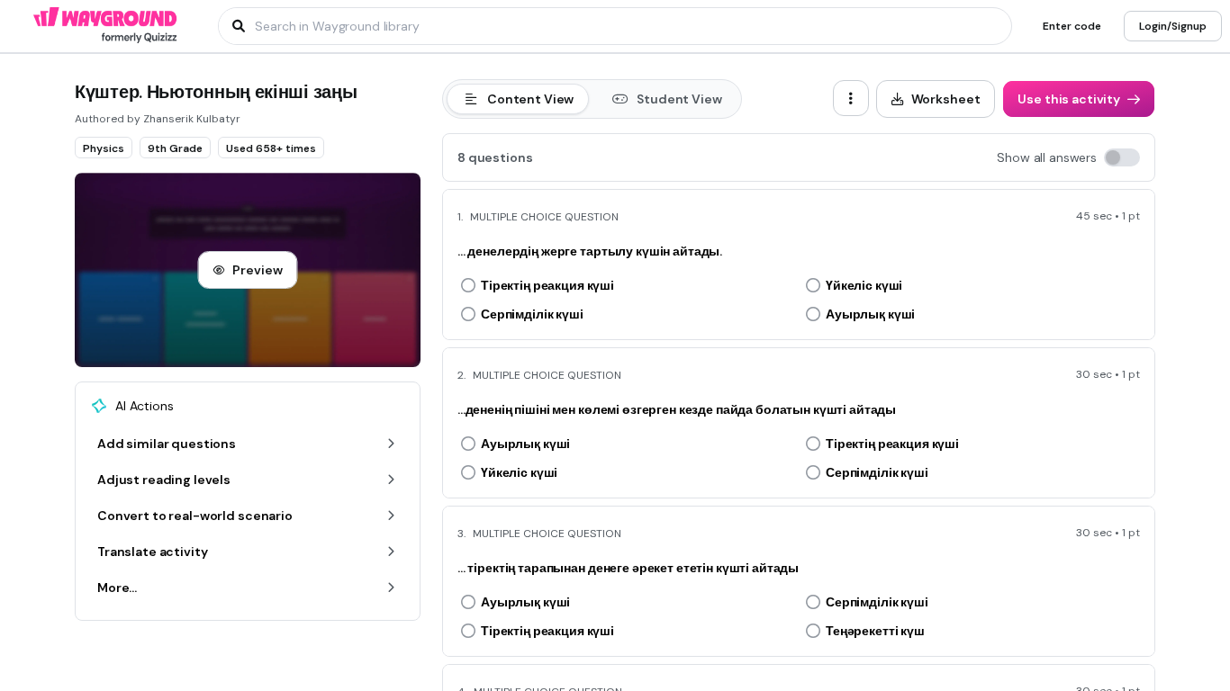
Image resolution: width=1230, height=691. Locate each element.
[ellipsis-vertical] (851, 98)
